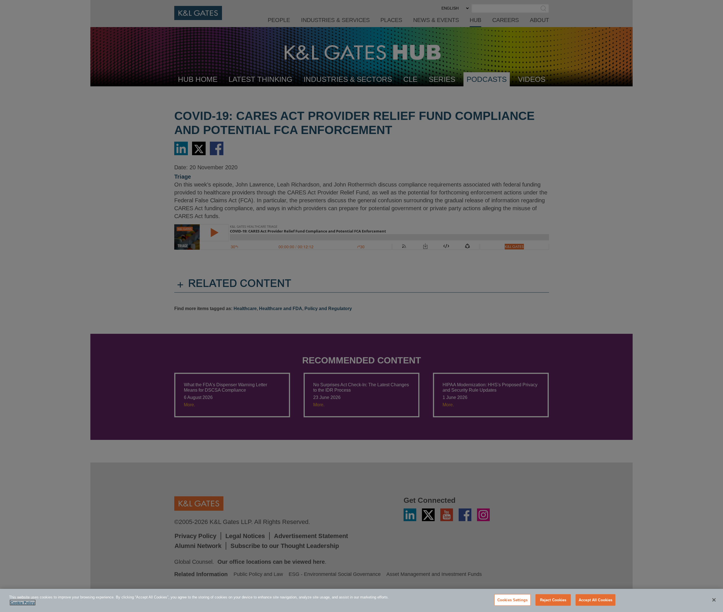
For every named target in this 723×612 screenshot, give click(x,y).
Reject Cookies (553, 600)
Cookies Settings (512, 600)
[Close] (714, 600)
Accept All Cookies (595, 600)
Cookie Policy (22, 602)
